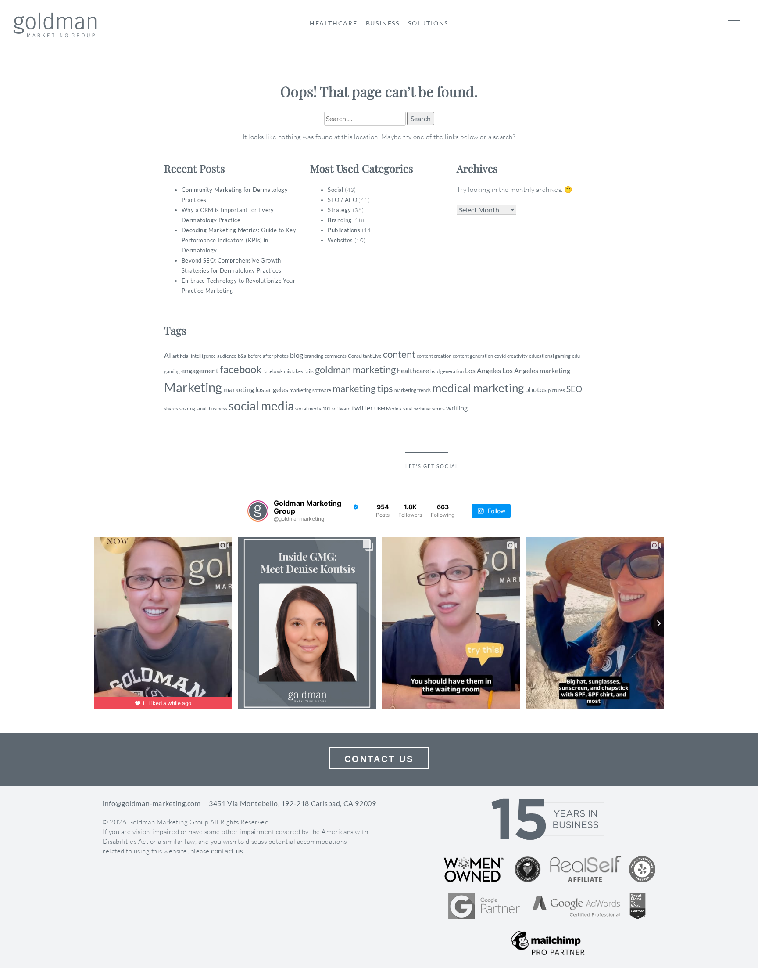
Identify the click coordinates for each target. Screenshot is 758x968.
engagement (199, 370)
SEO (574, 389)
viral (408, 408)
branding (313, 356)
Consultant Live (365, 356)
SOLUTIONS (428, 23)
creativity (517, 356)
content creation (434, 356)
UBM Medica (388, 408)
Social (335, 189)
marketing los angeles (255, 389)
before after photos (268, 356)
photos (536, 389)
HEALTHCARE (334, 23)
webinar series (429, 408)
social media (261, 405)
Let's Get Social (432, 466)
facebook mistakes (283, 371)
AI (167, 355)
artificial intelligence (194, 356)
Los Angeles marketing (536, 370)
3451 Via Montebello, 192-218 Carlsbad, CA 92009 (292, 803)
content (399, 354)
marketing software (310, 390)
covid (500, 356)
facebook (241, 369)
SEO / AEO (342, 199)
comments (336, 356)
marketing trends (412, 390)
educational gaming (550, 356)
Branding (339, 219)
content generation (473, 356)
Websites (340, 240)
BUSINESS (383, 23)
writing (457, 407)
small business (212, 408)
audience (226, 356)
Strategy (339, 209)
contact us (227, 851)
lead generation (447, 371)
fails (309, 371)
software (341, 408)
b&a (242, 356)
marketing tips (363, 388)
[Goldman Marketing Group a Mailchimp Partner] (548, 943)
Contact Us (379, 759)
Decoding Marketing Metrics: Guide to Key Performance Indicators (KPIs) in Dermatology (239, 240)
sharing (187, 408)
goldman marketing (355, 369)
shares (171, 408)
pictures (556, 390)
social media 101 (312, 408)
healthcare (413, 370)
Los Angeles (483, 370)
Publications (344, 230)
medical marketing (478, 388)
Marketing (193, 387)
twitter (362, 407)
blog (296, 355)
